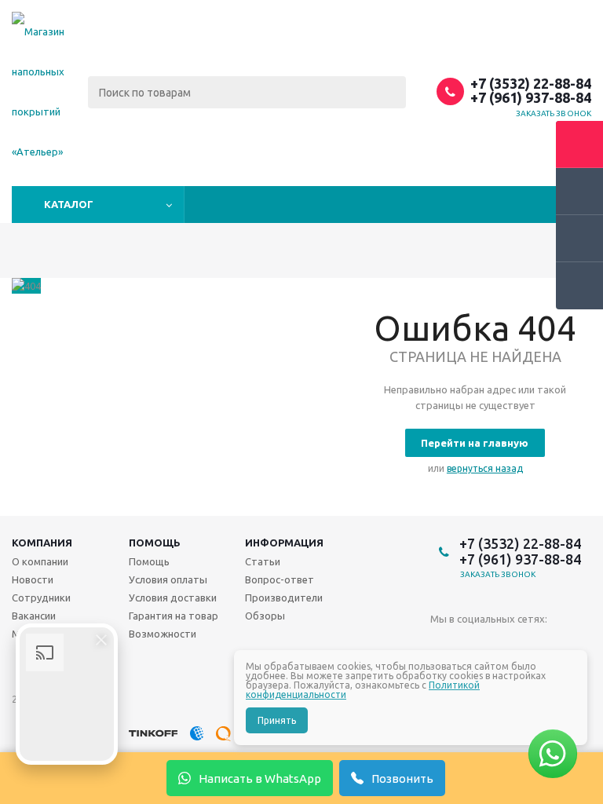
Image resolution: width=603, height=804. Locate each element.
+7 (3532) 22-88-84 (530, 83)
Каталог (68, 204)
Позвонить (402, 778)
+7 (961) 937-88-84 (530, 97)
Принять (277, 720)
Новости (32, 579)
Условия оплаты (168, 579)
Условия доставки (173, 597)
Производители (284, 597)
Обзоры (265, 615)
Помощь (155, 542)
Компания (42, 542)
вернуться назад (485, 468)
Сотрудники (41, 597)
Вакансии (34, 615)
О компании (40, 561)
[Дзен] (539, 645)
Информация (284, 542)
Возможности (162, 633)
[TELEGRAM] (474, 645)
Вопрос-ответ (279, 579)
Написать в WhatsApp (260, 778)
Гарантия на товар (173, 615)
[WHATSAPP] (507, 645)
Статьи (262, 561)
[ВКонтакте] (442, 645)
